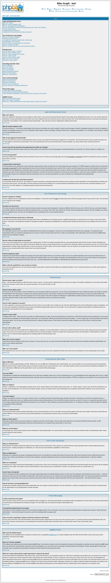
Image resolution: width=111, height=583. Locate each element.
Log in (82, 11)
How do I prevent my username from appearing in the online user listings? (24, 27)
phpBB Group (53, 535)
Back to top (6, 123)
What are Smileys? (8, 68)
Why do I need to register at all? (12, 24)
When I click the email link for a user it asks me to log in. (19, 46)
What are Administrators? (10, 79)
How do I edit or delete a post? (12, 52)
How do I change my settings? (11, 37)
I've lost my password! (9, 29)
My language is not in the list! (11, 41)
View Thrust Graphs (78, 9)
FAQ (44, 9)
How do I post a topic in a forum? (12, 51)
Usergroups (67, 9)
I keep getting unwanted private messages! (15, 92)
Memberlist (58, 9)
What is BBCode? (8, 65)
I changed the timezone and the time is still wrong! (17, 40)
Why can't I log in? (8, 23)
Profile (52, 11)
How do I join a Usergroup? (11, 84)
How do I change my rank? (10, 44)
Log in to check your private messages (67, 11)
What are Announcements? (11, 71)
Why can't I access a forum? (11, 59)
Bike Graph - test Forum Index (11, 15)
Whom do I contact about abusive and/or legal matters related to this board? (25, 101)
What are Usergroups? (9, 82)
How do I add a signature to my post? (13, 54)
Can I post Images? (8, 70)
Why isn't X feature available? (11, 100)
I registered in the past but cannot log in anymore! (17, 32)
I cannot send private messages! (12, 90)
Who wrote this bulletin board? (12, 98)
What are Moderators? (9, 81)
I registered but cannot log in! (11, 30)
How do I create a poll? (9, 55)
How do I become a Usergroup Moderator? (15, 85)
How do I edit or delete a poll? (11, 57)
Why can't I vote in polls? (10, 60)
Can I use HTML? (8, 67)
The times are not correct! (10, 38)
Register (89, 9)
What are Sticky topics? (9, 73)
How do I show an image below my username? (16, 43)
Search (50, 9)
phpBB (52, 580)
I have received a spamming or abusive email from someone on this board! (25, 93)
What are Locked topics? (10, 74)
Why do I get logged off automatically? (14, 26)
